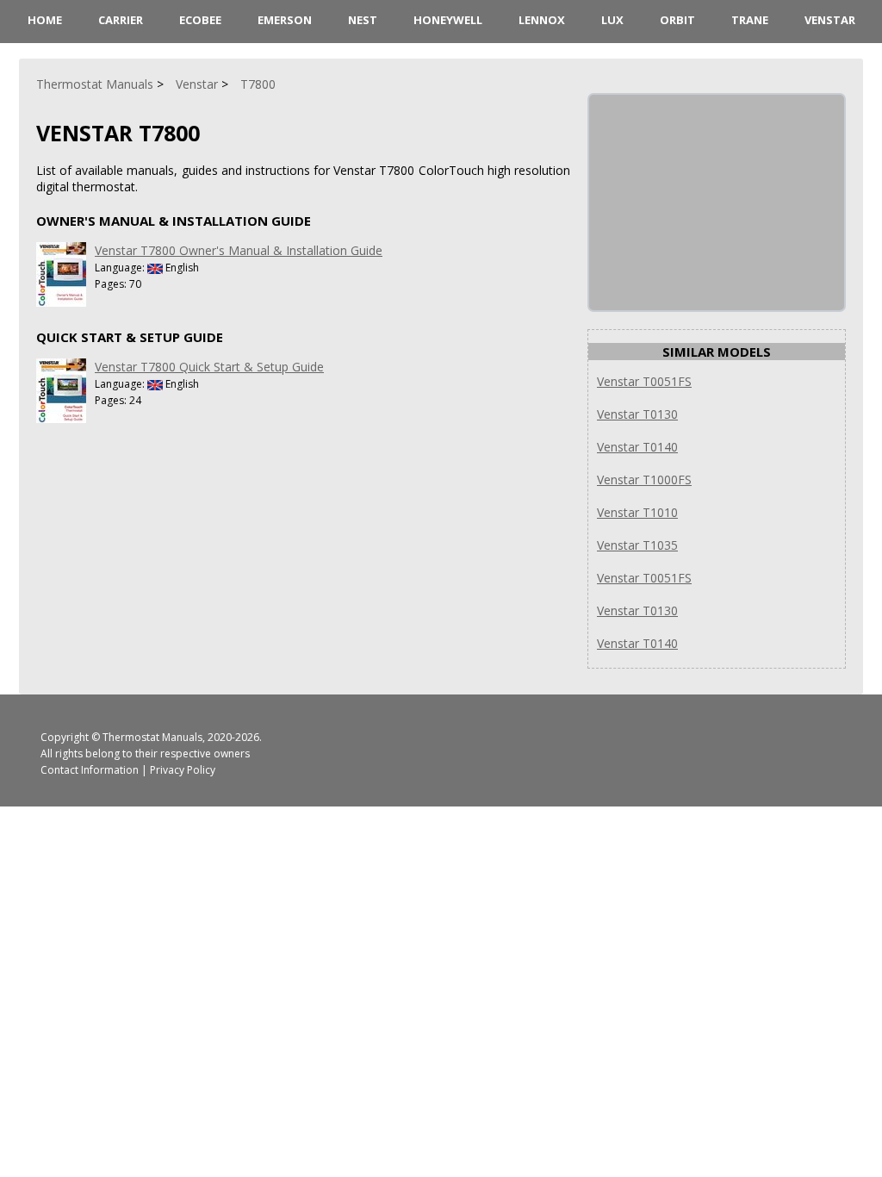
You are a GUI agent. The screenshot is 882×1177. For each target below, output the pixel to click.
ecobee (200, 20)
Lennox (542, 20)
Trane (749, 20)
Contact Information (89, 770)
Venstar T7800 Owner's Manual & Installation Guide (238, 250)
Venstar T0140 (637, 447)
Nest (362, 20)
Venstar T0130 (637, 414)
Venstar (829, 20)
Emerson (285, 20)
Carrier (120, 20)
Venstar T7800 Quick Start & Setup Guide (209, 366)
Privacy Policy (182, 770)
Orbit (677, 20)
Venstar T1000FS (644, 479)
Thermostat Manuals (152, 737)
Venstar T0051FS (644, 381)
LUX (612, 20)
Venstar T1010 (637, 512)
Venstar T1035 (637, 545)
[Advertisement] (718, 202)
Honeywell (447, 20)
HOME (45, 20)
